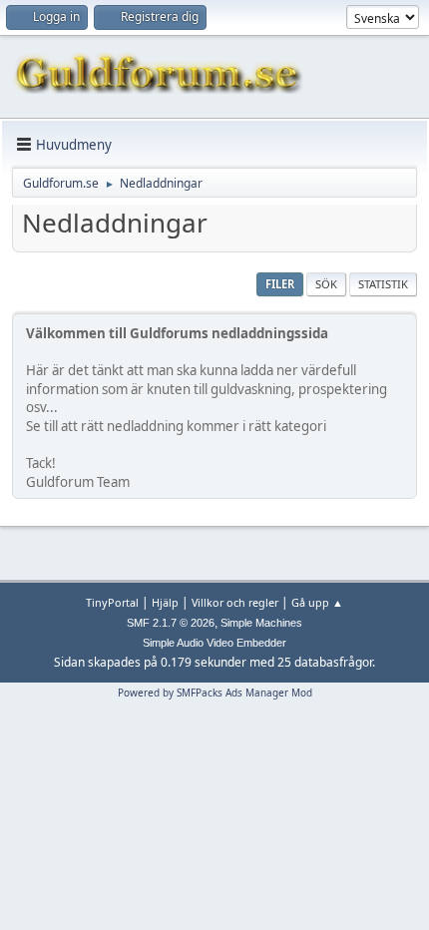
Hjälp (165, 602)
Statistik (383, 283)
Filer (279, 283)
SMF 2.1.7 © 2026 (170, 623)
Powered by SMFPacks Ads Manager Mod (215, 692)
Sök (326, 283)
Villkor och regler (235, 602)
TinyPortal (112, 602)
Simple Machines (261, 623)
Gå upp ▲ (317, 602)
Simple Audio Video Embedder (214, 643)
